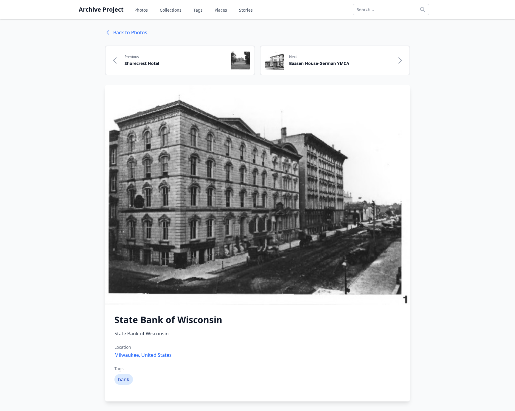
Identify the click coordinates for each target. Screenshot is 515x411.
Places (221, 10)
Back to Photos (130, 32)
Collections (171, 10)
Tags (198, 10)
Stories (246, 10)
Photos (141, 10)
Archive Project (101, 9)
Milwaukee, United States (143, 355)
